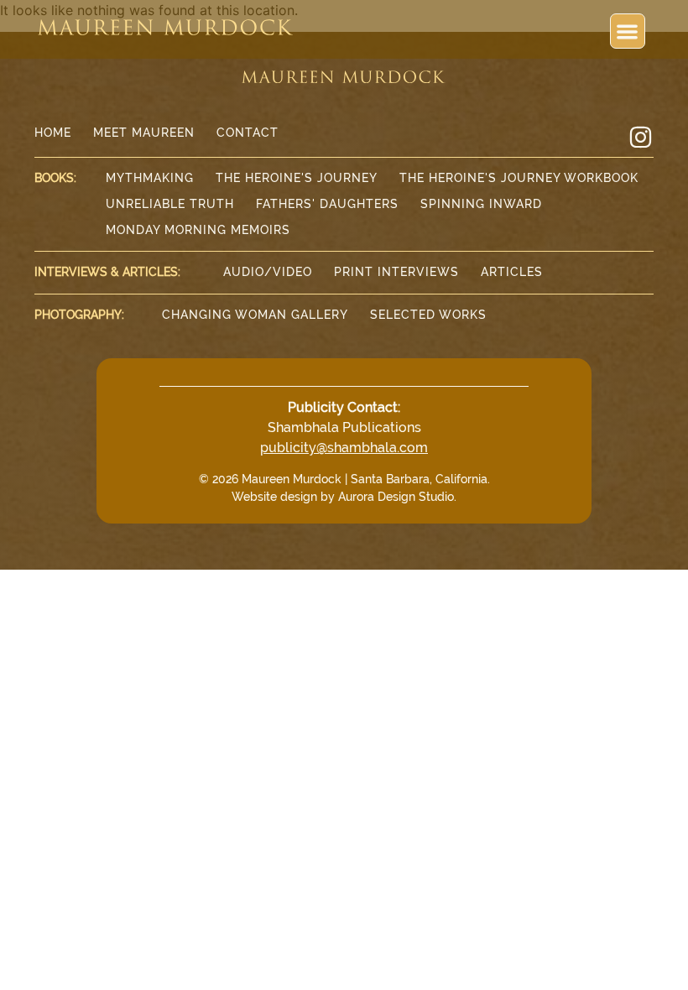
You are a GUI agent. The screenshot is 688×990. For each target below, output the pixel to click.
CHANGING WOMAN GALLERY (255, 314)
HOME (52, 132)
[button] (628, 31)
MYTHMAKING (150, 178)
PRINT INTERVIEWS (396, 272)
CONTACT (247, 132)
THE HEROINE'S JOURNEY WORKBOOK (518, 178)
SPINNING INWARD (481, 204)
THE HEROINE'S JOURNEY (297, 178)
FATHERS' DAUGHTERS (327, 204)
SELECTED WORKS (428, 314)
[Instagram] (641, 137)
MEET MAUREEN (144, 132)
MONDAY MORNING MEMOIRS (198, 230)
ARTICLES (512, 272)
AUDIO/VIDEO (267, 272)
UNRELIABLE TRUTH (170, 204)
